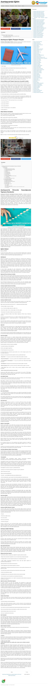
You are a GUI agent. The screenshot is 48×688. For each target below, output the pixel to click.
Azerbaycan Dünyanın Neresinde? (38, 83)
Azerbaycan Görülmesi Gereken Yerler (39, 57)
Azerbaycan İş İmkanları (36, 91)
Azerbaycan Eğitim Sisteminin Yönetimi (10, 178)
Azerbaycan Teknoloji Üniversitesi (38, 35)
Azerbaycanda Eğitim (10, 1)
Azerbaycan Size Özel (36, 42)
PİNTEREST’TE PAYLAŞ (6, 158)
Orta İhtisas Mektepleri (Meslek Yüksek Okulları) (11, 175)
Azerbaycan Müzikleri (36, 87)
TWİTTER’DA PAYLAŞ (26, 158)
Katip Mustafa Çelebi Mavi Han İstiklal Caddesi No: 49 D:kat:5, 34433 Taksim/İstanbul (11, 675)
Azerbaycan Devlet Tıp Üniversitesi (38, 20)
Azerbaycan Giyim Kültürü (37, 56)
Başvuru (19, 5)
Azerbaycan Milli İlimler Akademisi (38, 26)
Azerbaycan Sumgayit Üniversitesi (38, 33)
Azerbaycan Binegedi (36, 46)
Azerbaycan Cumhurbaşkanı (37, 84)
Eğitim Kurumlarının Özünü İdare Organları (10, 181)
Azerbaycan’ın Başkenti (36, 86)
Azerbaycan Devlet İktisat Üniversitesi (38, 15)
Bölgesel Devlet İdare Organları (9, 180)
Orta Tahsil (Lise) (7, 174)
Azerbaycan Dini (35, 78)
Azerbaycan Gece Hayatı (37, 59)
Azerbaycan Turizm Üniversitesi (38, 36)
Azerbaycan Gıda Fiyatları (37, 60)
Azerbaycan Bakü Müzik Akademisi (38, 12)
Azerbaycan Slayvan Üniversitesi (38, 31)
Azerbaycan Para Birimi (36, 54)
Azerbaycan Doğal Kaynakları (37, 49)
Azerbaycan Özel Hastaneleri (37, 90)
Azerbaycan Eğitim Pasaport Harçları (7, 35)
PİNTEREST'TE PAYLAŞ (6, 28)
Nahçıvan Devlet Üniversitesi (37, 41)
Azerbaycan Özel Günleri (37, 66)
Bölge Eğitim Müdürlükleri (8, 179)
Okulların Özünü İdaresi (8, 182)
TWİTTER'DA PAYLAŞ (26, 28)
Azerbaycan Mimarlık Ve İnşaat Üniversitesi (39, 27)
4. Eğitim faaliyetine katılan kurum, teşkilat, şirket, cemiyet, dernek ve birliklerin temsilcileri (15, 186)
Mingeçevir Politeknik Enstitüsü (38, 37)
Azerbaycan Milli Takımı (36, 74)
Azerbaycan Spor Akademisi (37, 32)
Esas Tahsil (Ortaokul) (8, 173)
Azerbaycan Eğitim (36, 45)
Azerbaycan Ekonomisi (36, 75)
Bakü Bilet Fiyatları (36, 82)
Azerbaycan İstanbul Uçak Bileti (38, 68)
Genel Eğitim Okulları (8, 172)
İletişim (23, 5)
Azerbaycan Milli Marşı (36, 76)
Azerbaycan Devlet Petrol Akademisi (38, 16)
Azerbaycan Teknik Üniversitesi (38, 34)
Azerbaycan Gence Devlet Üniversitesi (39, 22)
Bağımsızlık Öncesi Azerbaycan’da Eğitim (10, 168)
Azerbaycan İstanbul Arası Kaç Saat (38, 69)
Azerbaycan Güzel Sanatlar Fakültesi (38, 23)
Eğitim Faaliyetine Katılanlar (9, 183)
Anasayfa (2, 5)
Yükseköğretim (7, 176)
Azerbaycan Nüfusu (36, 73)
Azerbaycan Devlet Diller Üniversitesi (38, 14)
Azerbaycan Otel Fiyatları (37, 67)
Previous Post (16, 679)
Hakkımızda (7, 5)
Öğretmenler (8, 187)
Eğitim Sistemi (5, 167)
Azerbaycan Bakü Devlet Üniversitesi (38, 11)
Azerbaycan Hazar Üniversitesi (37, 25)
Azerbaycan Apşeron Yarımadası (38, 48)
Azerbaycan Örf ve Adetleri (37, 71)
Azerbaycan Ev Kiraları (36, 63)
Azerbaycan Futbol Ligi (36, 61)
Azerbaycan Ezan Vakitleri (37, 62)
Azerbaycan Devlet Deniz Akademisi (38, 13)
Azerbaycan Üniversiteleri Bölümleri (38, 55)
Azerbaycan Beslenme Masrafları (38, 92)
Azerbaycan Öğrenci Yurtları (37, 70)
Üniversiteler (12, 5)
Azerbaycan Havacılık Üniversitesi (38, 24)
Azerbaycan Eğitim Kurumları (9, 170)
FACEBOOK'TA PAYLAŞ (16, 28)
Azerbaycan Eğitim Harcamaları (38, 44)
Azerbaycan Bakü (36, 47)
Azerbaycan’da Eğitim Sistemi (37, 65)
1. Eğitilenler (8, 184)
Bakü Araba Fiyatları (36, 89)
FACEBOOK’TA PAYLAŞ (16, 158)
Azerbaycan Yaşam (36, 50)
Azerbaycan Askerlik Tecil (37, 43)
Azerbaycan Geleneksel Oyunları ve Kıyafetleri (40, 58)
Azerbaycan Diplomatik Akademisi (38, 21)
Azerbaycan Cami (36, 88)
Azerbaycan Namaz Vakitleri (37, 72)
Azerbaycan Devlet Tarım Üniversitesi (38, 19)
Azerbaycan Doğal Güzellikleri (37, 77)
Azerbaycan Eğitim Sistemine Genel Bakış (10, 169)
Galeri (16, 5)
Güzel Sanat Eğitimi (8, 177)
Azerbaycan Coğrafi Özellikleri (37, 85)
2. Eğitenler (8, 185)
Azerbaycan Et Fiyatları (36, 64)
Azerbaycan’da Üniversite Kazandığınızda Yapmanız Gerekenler (11, 166)
